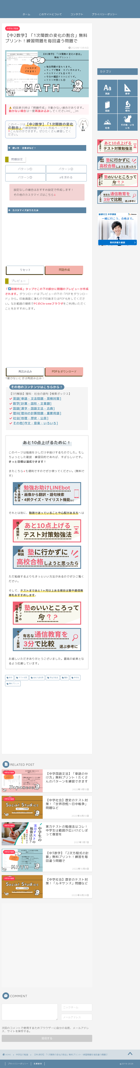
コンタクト (77, 14)
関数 (66, 677)
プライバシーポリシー (104, 14)
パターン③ (25, 177)
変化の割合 (53, 677)
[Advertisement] (47, 239)
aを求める (66, 177)
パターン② (66, 169)
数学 (10, 677)
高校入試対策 (38, 677)
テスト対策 (22, 677)
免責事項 (38, 1063)
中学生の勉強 (12, 28)
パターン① (25, 169)
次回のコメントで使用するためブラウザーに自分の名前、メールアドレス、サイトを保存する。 (45, 1029)
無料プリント (13, 683)
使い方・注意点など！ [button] (24, 147)
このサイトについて (50, 14)
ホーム (26, 14)
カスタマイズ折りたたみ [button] (25, 210)
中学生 (76, 677)
